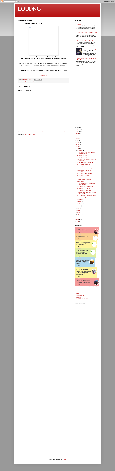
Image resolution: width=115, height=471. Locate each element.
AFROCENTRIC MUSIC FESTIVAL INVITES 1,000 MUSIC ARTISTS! (83, 281)
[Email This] (35, 80)
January (79, 214)
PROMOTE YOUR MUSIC (82, 299)
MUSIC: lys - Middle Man (81, 230)
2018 (77, 146)
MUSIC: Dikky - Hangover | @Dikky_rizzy (83, 165)
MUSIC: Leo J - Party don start (84, 173)
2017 (77, 148)
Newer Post (21, 132)
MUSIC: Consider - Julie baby (84, 168)
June (78, 210)
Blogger (64, 459)
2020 (77, 142)
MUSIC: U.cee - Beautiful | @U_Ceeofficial (83, 176)
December (80, 150)
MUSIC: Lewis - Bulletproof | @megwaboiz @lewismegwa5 (85, 156)
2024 (77, 134)
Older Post (66, 132)
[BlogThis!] (36, 80)
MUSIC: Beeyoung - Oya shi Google (86, 162)
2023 (77, 136)
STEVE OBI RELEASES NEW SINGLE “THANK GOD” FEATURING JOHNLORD (82, 252)
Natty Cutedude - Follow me (84, 179)
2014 (77, 221)
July (78, 208)
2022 (77, 138)
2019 (77, 144)
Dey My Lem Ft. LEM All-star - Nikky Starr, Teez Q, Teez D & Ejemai (82, 261)
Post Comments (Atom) (30, 134)
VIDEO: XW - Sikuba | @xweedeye (85, 186)
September (80, 204)
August (79, 206)
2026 (77, 129)
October (79, 201)
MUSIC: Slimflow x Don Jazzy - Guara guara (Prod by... (86, 196)
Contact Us (78, 297)
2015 (77, 219)
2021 (77, 140)
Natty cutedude (28, 81)
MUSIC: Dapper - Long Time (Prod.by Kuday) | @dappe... (86, 184)
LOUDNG (29, 9)
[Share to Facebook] (40, 80)
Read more (78, 232)
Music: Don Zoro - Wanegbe (90, 49)
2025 (77, 131)
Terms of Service (80, 295)
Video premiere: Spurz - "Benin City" (85, 40)
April (78, 212)
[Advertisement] (80, 96)
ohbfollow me (35, 81)
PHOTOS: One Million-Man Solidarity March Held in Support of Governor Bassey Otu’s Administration (83, 272)
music (23, 81)
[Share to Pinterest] (41, 80)
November (80, 199)
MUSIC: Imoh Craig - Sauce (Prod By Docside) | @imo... (86, 153)
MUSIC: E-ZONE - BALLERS (82, 236)
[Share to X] (38, 80)
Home (43, 132)
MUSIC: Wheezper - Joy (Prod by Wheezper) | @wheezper (85, 189)
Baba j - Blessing (81, 181)
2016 (77, 217)
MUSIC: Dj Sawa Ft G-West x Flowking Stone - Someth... (86, 193)
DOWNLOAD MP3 (43, 75)
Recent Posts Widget (93, 286)
